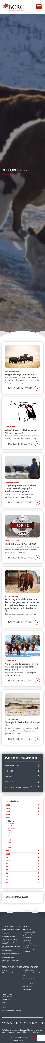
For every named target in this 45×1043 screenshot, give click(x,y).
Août (9, 830)
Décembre (11, 821)
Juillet (9, 833)
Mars (9, 842)
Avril (9, 840)
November (11, 823)
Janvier (10, 847)
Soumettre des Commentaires (18, 1039)
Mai (9, 838)
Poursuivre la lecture (20, 388)
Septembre (11, 828)
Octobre (11, 826)
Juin (9, 835)
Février (10, 845)
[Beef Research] (14, 7)
